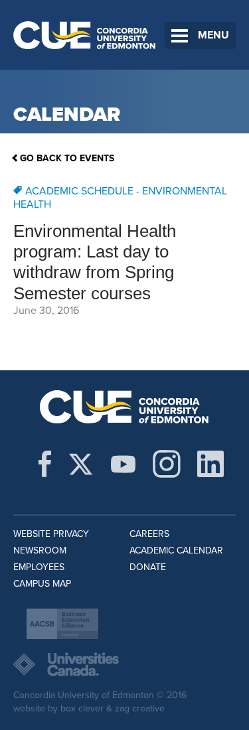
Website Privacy (51, 534)
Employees (38, 567)
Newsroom (39, 550)
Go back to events (67, 158)
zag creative (140, 708)
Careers (149, 534)
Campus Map (42, 583)
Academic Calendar (176, 550)
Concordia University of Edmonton (84, 35)
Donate (147, 567)
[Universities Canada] (124, 664)
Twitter (81, 464)
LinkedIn (210, 464)
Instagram (167, 464)
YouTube (123, 464)
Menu (213, 35)
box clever (82, 708)
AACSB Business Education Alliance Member (62, 624)
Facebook (45, 464)
